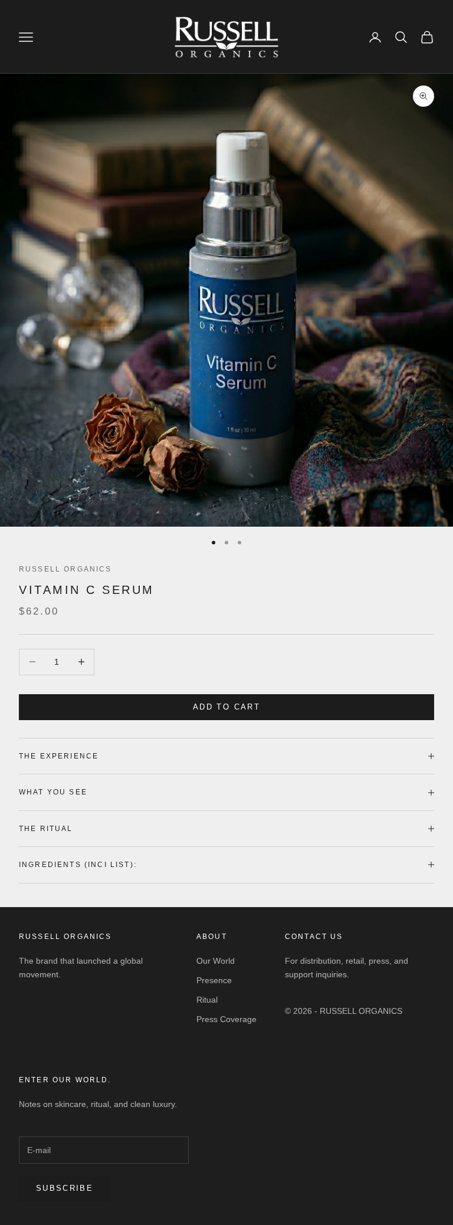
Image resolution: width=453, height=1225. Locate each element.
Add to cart (226, 706)
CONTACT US (314, 936)
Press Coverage (226, 1019)
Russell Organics (65, 569)
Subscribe (64, 1188)
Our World (215, 960)
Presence (214, 980)
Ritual (207, 999)
